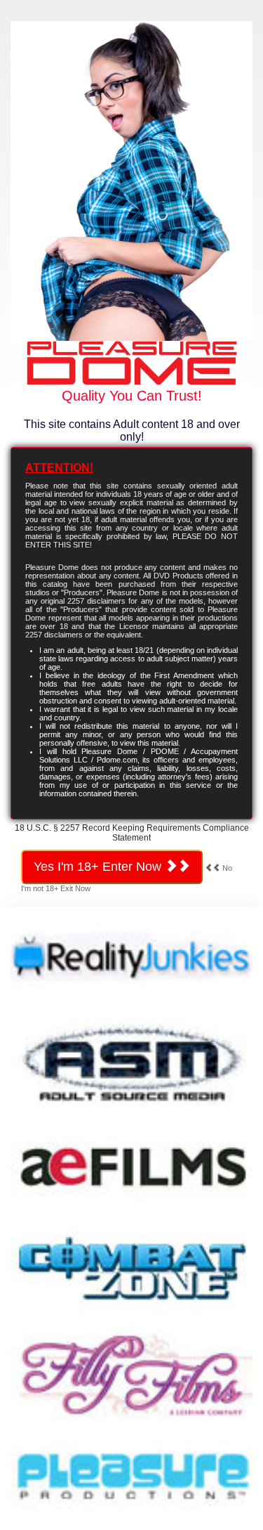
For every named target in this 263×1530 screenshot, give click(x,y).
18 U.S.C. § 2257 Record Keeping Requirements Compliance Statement (132, 833)
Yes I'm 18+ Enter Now (99, 867)
